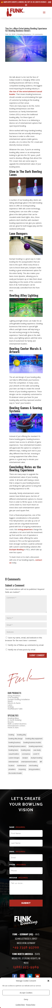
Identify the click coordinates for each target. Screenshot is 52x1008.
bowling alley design (15, 739)
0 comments (38, 34)
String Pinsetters (14, 696)
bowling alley (21, 735)
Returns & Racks (14, 703)
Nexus (10, 701)
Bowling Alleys (13, 718)
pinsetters (12, 769)
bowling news (25, 750)
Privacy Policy (30, 1005)
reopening (22, 769)
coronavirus (26, 754)
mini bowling (33, 766)
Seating (10, 707)
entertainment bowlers (29, 762)
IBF (41, 762)
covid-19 (36, 754)
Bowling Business (24, 34)
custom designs (14, 758)
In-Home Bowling (14, 720)
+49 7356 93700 (26, 947)
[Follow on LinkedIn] (29, 976)
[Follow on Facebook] (14, 976)
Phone (17, 865)
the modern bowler (15, 773)
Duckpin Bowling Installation (19, 699)
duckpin (25, 758)
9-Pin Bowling (13, 697)
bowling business (14, 742)
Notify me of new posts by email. (22, 649)
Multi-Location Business (17, 724)
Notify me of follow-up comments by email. (26, 645)
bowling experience (35, 746)
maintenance (21, 766)
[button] (48, 981)
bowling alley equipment (34, 739)
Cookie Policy (20, 1005)
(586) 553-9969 (26, 967)
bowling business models (32, 742)
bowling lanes (13, 750)
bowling (11, 735)
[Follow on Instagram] (22, 976)
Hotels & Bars (13, 727)
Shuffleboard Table (15, 709)
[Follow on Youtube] (37, 976)
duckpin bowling (36, 758)
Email (17, 851)
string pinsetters (25, 529)
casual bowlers (14, 754)
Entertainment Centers (16, 726)
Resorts (11, 722)
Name (17, 827)
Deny (26, 999)
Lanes (10, 705)
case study (37, 750)
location (11, 766)
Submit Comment (37, 655)
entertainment (13, 762)
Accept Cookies (26, 992)
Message (18, 878)
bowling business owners (17, 746)
